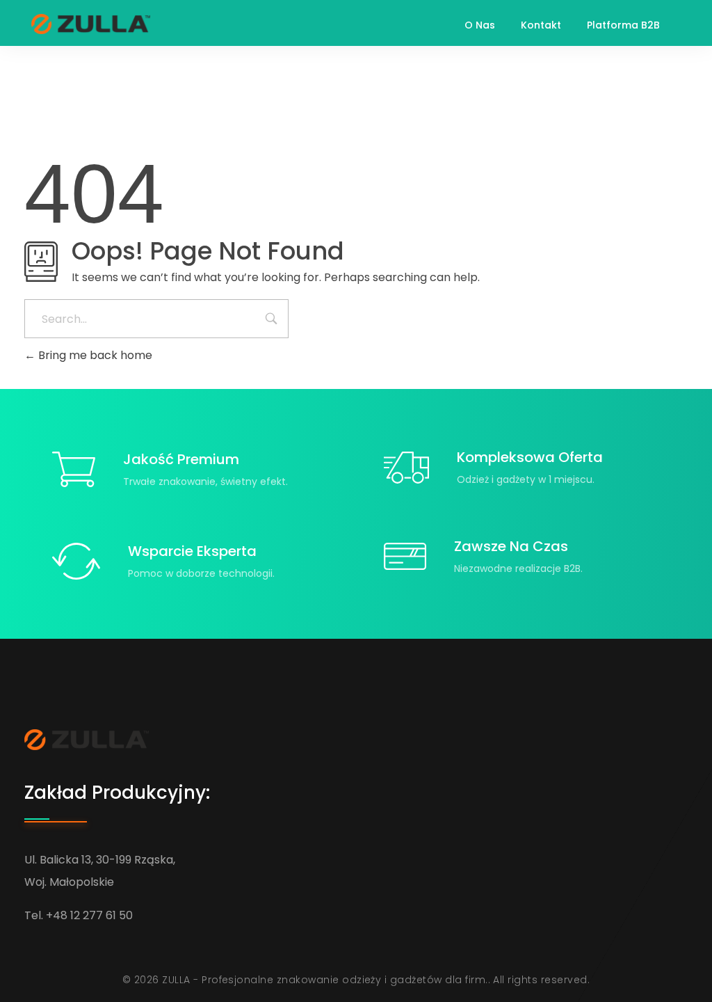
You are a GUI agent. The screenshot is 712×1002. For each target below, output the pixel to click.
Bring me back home (93, 355)
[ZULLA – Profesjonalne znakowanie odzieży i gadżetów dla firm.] (90, 24)
